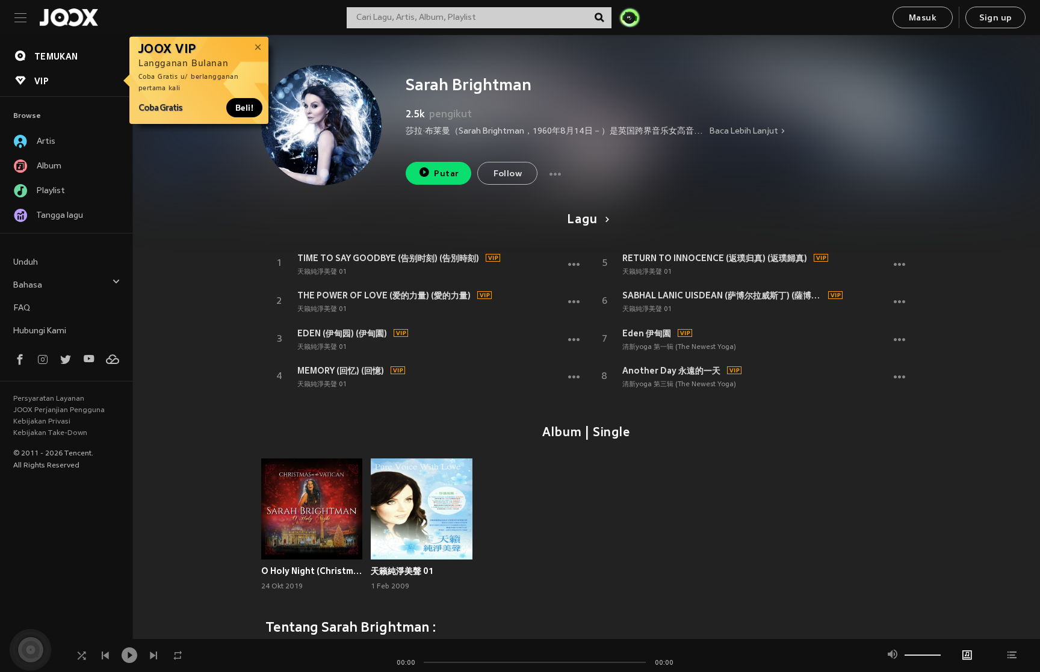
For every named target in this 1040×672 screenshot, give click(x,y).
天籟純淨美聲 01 (322, 272)
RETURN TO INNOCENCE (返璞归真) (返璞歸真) (714, 258)
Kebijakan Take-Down (50, 433)
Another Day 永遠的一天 (671, 370)
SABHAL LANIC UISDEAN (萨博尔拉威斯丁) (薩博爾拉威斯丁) (723, 295)
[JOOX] (69, 17)
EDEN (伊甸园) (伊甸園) (342, 333)
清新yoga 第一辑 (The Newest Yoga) (679, 347)
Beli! (244, 108)
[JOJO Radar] (630, 17)
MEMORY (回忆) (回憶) (340, 370)
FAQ (21, 308)
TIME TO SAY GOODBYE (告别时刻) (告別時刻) (388, 258)
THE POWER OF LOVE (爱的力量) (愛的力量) (384, 295)
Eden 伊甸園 (646, 333)
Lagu (582, 220)
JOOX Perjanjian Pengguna (59, 410)
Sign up (995, 18)
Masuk (922, 18)
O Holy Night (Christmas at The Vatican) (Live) (312, 571)
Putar (446, 174)
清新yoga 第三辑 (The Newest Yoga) (679, 384)
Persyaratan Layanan (48, 399)
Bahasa (27, 285)
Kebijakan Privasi (41, 422)
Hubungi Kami (39, 331)
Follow (508, 174)
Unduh (25, 262)
